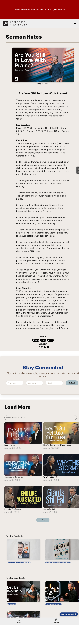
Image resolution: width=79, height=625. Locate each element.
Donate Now (58, 9)
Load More (43, 520)
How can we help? (67, 614)
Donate (78, 170)
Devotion (56, 622)
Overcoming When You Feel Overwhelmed (58, 562)
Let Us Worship (11, 604)
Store (18, 622)
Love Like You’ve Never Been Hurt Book (19, 562)
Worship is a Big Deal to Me (54, 604)
